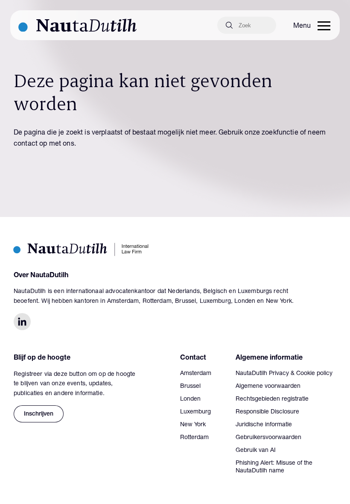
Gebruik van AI (256, 451)
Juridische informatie (264, 425)
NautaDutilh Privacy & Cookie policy (284, 374)
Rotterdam (194, 438)
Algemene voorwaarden (268, 387)
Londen (190, 399)
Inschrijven (38, 414)
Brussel (190, 387)
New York (193, 425)
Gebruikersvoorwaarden (268, 438)
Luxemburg (195, 412)
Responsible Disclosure (267, 412)
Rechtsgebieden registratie (272, 399)
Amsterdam (195, 374)
